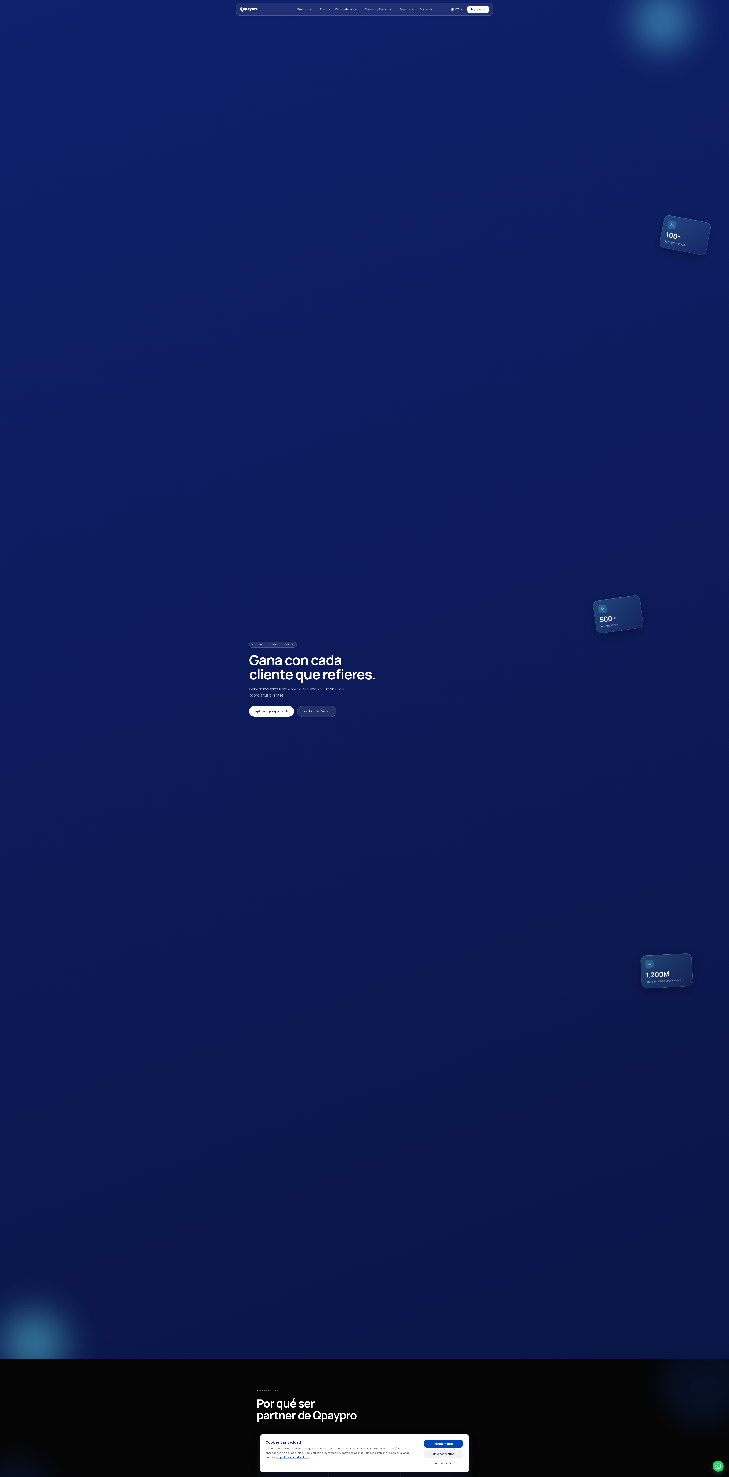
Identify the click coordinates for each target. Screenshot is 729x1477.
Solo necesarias (443, 1454)
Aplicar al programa (269, 711)
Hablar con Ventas (316, 711)
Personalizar (443, 1463)
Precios (325, 9)
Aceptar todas (443, 1443)
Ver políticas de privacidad (292, 1457)
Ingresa (476, 9)
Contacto (426, 9)
